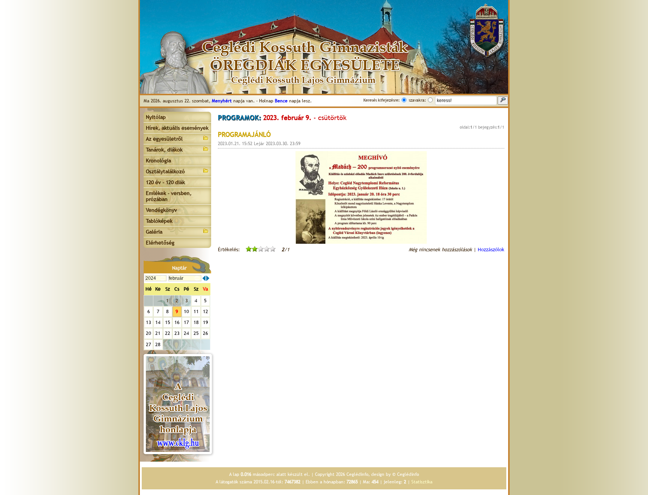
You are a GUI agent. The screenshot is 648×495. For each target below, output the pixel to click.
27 (148, 344)
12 (205, 311)
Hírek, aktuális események (177, 128)
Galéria (154, 232)
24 (186, 333)
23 (177, 333)
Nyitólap (156, 117)
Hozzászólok (491, 249)
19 (205, 322)
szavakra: (417, 100)
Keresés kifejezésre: (381, 100)
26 (205, 333)
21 (157, 333)
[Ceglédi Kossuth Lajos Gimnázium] (178, 404)
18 (196, 322)
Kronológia (158, 161)
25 (196, 333)
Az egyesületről (164, 139)
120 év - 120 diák (165, 182)
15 (167, 322)
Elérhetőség (160, 243)
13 (148, 322)
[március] (207, 278)
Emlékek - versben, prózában (169, 196)
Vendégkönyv (161, 210)
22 (167, 333)
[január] (204, 278)
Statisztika (421, 481)
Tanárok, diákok (164, 150)
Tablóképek (159, 221)
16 (177, 322)
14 (157, 322)
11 (196, 311)
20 (148, 333)
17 (186, 322)
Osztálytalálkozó (165, 171)
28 (157, 344)
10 (186, 311)
